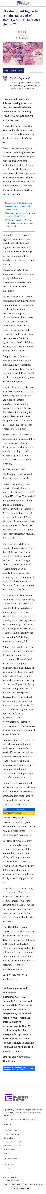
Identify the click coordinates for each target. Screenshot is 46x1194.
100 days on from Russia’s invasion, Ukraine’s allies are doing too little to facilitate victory (18, 206)
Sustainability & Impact (12, 1146)
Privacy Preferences (21, 1188)
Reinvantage (19, 1184)
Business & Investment (12, 1142)
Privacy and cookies (10, 1177)
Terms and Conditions (11, 1180)
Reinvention (8, 1138)
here (26, 1057)
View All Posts (36, 71)
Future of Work (9, 1149)
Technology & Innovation (13, 1134)
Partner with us (9, 1164)
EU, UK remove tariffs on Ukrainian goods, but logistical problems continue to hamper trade (19, 223)
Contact (7, 1168)
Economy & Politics (11, 1130)
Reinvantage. (19, 1109)
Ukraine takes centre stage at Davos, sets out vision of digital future (20, 214)
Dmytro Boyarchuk (23, 38)
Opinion (22, 32)
